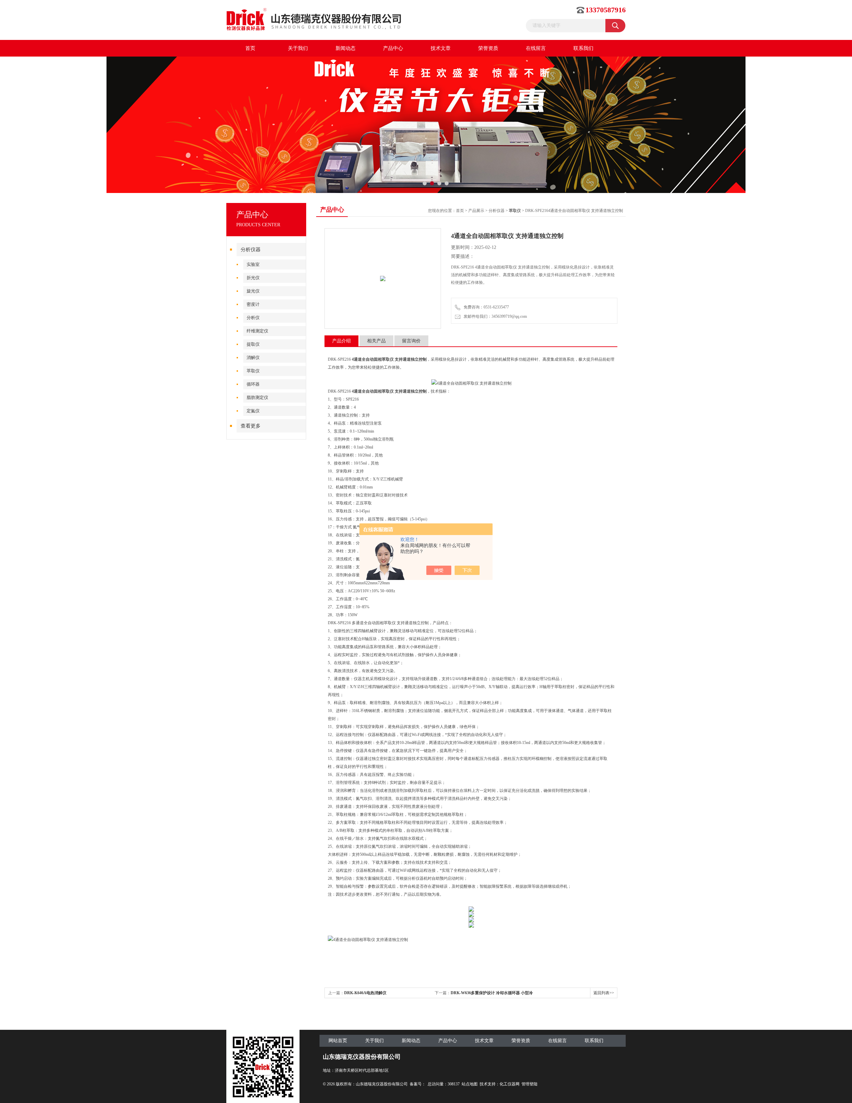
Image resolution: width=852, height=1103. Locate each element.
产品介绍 (341, 340)
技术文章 (441, 48)
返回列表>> (603, 993)
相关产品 (376, 340)
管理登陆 (529, 1084)
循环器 (253, 384)
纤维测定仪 (257, 330)
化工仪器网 (510, 1084)
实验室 (253, 264)
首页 (250, 48)
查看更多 (251, 426)
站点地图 (470, 1084)
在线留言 (536, 48)
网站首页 (337, 1040)
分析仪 (253, 317)
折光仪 (253, 277)
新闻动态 (345, 48)
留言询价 (411, 340)
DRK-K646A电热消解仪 (365, 993)
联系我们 (583, 48)
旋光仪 (253, 290)
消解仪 (253, 357)
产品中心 (393, 48)
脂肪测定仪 (257, 397)
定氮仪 (253, 410)
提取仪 (253, 344)
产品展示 (476, 210)
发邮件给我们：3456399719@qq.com (494, 316)
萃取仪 (253, 370)
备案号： (418, 1084)
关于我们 (298, 48)
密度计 (253, 304)
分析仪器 (251, 249)
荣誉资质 (488, 48)
